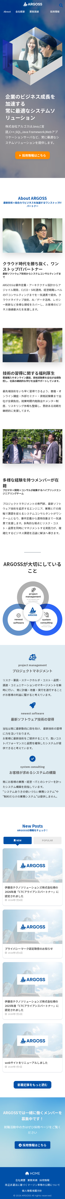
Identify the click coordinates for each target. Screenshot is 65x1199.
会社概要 (21, 1180)
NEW (18, 840)
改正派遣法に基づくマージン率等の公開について (32, 1184)
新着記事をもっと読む (33, 1084)
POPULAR (47, 840)
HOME (34, 1173)
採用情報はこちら (34, 155)
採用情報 (45, 1180)
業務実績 (33, 1180)
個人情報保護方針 (32, 1190)
